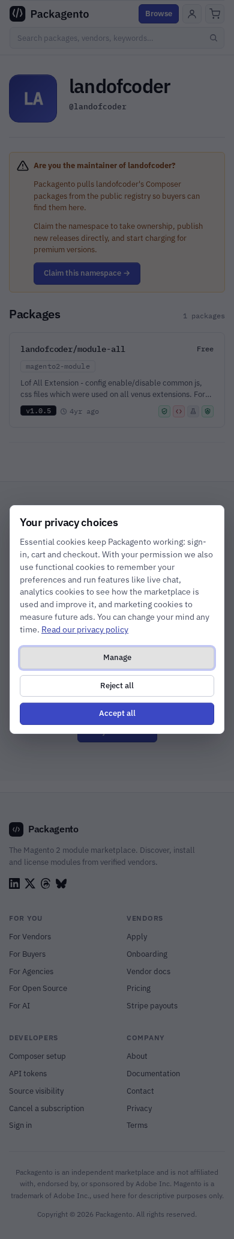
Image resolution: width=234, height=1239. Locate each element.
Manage (117, 657)
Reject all (117, 685)
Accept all (117, 713)
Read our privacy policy (84, 629)
